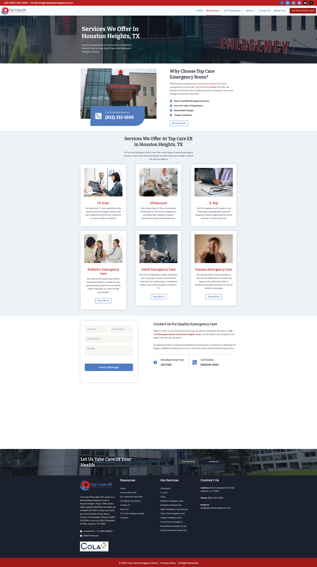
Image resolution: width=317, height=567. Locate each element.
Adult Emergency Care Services (174, 509)
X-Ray (163, 497)
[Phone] (311, 3)
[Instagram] (293, 3)
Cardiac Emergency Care (171, 517)
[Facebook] (282, 3)
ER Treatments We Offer (131, 497)
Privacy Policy (168, 563)
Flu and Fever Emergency (171, 522)
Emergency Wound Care (171, 505)
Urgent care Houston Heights (204, 83)
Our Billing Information (130, 501)
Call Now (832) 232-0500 (302, 11)
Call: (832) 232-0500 (16, 2)
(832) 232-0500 (215, 497)
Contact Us (264, 11)
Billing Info (279, 11)
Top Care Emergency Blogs (132, 513)
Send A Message (109, 367)
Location (124, 517)
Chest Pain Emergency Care (172, 513)
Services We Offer (128, 492)
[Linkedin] (299, 3)
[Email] (305, 3)
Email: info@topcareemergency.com (52, 2)
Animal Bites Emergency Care (173, 526)
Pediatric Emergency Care (171, 501)
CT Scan (163, 492)
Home (199, 11)
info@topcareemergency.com (215, 508)
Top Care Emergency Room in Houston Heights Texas (192, 332)
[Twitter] (288, 3)
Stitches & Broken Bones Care (173, 530)
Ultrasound (165, 488)
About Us (124, 509)
